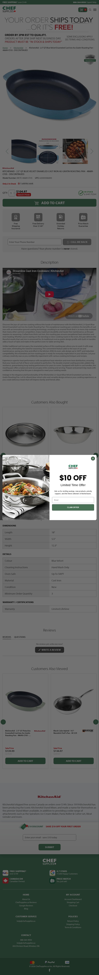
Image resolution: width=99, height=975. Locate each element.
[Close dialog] (93, 458)
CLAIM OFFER (73, 507)
